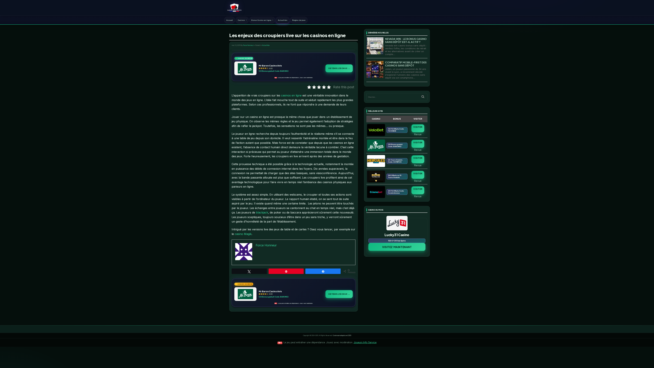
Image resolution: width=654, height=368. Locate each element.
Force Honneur (248, 45)
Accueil (229, 20)
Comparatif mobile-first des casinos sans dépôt (405, 64)
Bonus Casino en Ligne (261, 20)
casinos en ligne (291, 95)
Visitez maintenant (397, 247)
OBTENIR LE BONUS (339, 68)
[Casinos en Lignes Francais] (234, 7)
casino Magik (243, 234)
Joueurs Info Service (365, 342)
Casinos (241, 20)
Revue (418, 134)
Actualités (282, 20)
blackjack (262, 212)
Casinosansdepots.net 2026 (342, 335)
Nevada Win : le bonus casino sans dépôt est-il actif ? (406, 40)
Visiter (417, 127)
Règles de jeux (299, 20)
